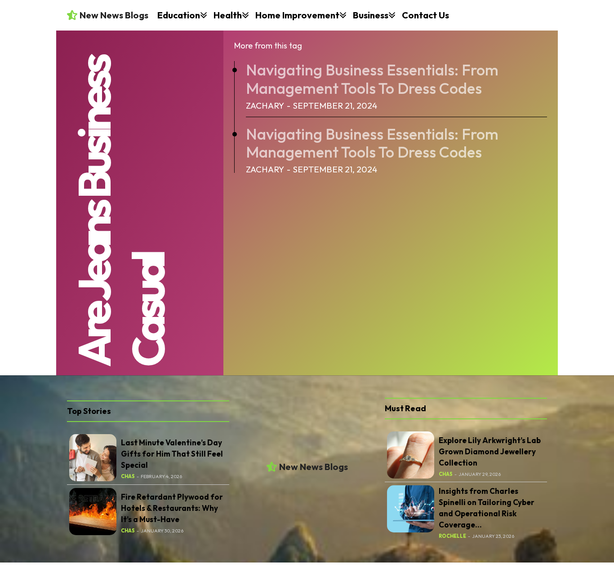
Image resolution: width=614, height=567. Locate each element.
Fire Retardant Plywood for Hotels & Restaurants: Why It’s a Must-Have (172, 508)
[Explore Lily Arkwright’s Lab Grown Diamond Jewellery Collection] (410, 455)
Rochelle (452, 536)
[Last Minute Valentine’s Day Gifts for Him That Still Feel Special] (92, 457)
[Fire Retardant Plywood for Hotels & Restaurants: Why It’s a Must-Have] (92, 511)
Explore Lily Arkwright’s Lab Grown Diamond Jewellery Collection (490, 451)
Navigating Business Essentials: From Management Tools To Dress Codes (372, 79)
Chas (128, 476)
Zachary (265, 105)
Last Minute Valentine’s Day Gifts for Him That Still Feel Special (172, 454)
